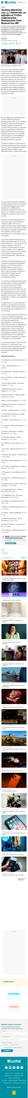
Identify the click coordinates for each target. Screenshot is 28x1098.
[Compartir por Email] (19, 43)
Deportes (3, 7)
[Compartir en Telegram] (16, 43)
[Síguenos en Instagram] (14, 1067)
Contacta (7, 1073)
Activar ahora (10, 543)
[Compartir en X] (8, 43)
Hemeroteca (17, 1073)
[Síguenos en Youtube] (10, 1067)
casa (3, 549)
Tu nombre (3, 1031)
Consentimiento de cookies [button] (19, 1083)
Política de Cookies (7, 1083)
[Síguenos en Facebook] (6, 1067)
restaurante (4, 553)
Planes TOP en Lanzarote (14, 1078)
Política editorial (22, 1080)
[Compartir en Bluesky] (5, 43)
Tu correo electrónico (5, 1036)
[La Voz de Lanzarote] (10, 2)
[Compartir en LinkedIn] (11, 43)
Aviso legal (4, 1080)
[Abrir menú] (2, 2)
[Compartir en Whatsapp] (14, 43)
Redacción (4, 38)
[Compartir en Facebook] (2, 43)
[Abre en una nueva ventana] (14, 1092)
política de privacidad (17, 1047)
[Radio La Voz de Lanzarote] (22, 2)
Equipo (11, 1073)
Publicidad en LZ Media (18, 1075)
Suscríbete (7, 1050)
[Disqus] (14, 903)
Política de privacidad (13, 1080)
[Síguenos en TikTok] (21, 1067)
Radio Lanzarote (8, 1075)
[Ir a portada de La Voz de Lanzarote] (14, 1061)
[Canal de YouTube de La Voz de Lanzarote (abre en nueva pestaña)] (19, 2)
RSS (22, 1073)
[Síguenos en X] (18, 1067)
